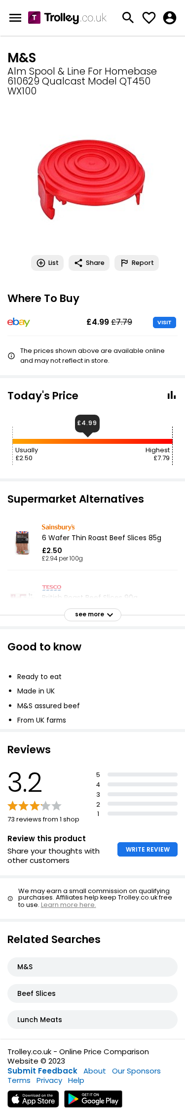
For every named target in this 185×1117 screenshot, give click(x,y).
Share (95, 262)
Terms (19, 1080)
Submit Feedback (42, 1071)
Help (76, 1080)
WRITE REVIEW (148, 849)
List (53, 262)
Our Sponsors (136, 1071)
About (94, 1071)
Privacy (49, 1080)
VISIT (164, 322)
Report (143, 262)
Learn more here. (68, 904)
